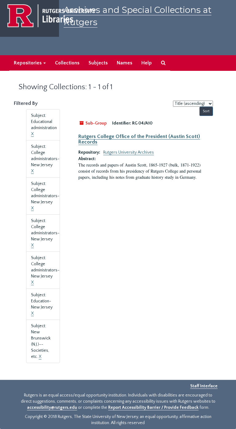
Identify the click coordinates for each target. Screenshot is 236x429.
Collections (67, 63)
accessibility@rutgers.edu (52, 407)
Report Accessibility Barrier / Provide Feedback (153, 407)
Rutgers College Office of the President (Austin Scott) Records (139, 139)
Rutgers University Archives (128, 152)
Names (124, 63)
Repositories (28, 63)
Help (146, 63)
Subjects (98, 63)
